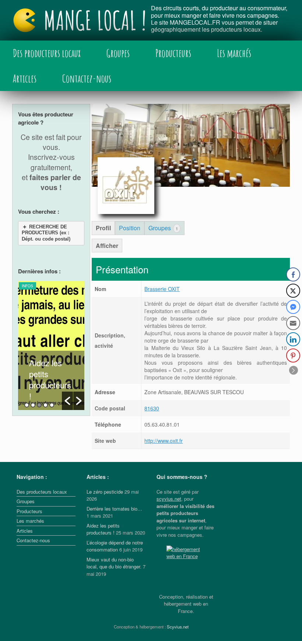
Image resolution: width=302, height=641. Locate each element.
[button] (67, 401)
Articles (24, 78)
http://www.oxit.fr (163, 440)
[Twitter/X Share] (293, 291)
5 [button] (51, 405)
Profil (103, 228)
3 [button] (39, 405)
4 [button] (45, 405)
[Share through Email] (293, 323)
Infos (27, 285)
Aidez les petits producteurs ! (50, 379)
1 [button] (26, 405)
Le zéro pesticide (105, 491)
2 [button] (33, 405)
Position (129, 228)
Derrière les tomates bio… (114, 508)
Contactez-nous (86, 78)
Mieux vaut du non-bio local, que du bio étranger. (114, 563)
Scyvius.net (178, 627)
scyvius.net (169, 498)
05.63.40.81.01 (162, 424)
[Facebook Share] (293, 274)
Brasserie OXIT (162, 289)
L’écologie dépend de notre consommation (115, 546)
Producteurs (173, 53)
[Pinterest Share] (293, 355)
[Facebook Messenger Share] (293, 307)
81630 (151, 408)
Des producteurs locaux (47, 53)
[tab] (51, 233)
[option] (51, 345)
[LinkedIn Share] (293, 339)
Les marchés (234, 53)
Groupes (118, 53)
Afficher (107, 245)
